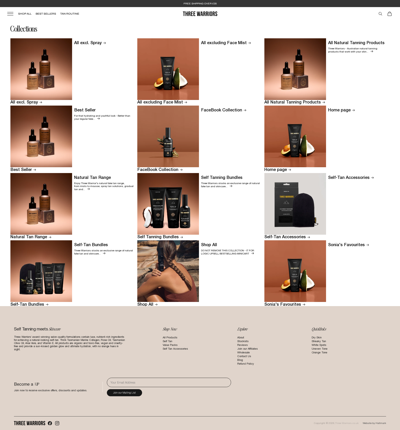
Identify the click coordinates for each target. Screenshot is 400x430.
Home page (275, 169)
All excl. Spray (24, 102)
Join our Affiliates (247, 348)
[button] (43, 14)
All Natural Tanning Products (292, 102)
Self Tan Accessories (175, 348)
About (240, 337)
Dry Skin (317, 337)
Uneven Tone (320, 348)
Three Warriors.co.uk (347, 423)
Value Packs (170, 345)
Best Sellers (46, 14)
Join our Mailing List (124, 392)
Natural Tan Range (28, 236)
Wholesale (243, 352)
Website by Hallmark (374, 423)
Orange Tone (319, 352)
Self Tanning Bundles (158, 236)
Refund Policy (245, 363)
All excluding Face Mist (160, 102)
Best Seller (21, 169)
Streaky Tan (319, 341)
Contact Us (244, 356)
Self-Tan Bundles (27, 304)
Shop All (24, 14)
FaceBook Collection (157, 169)
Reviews (242, 345)
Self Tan (167, 341)
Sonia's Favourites (282, 304)
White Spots (319, 345)
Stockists (243, 341)
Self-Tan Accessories (285, 236)
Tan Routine (69, 14)
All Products (170, 337)
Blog (240, 360)
